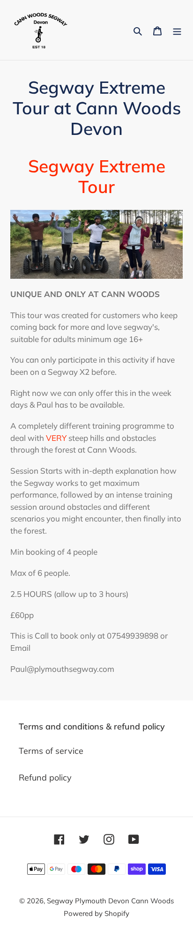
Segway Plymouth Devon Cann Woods (110, 900)
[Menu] (177, 30)
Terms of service (51, 750)
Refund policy (45, 777)
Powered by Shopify (96, 913)
